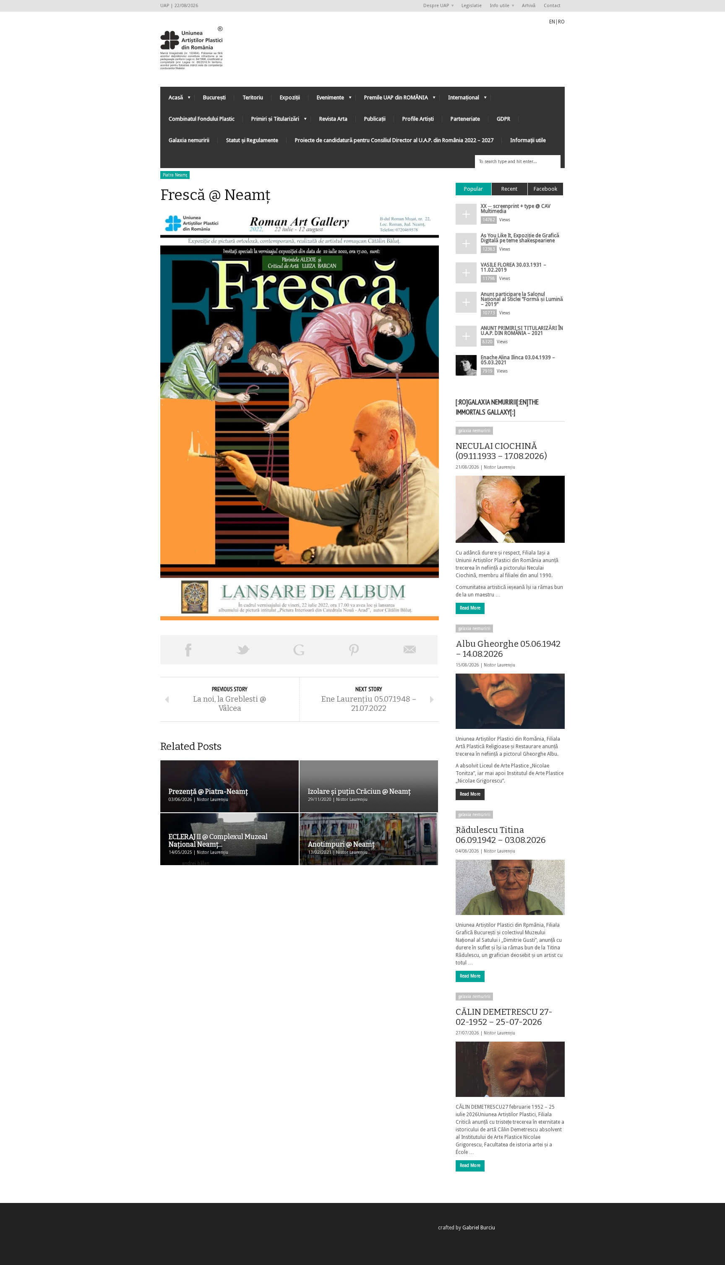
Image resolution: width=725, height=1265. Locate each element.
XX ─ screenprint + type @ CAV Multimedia (515, 208)
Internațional (459, 99)
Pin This (354, 649)
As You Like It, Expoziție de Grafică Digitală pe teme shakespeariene (520, 238)
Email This (410, 649)
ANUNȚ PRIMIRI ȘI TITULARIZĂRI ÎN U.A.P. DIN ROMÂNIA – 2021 (522, 330)
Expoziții (290, 97)
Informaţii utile (528, 140)
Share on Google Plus (298, 649)
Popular (473, 189)
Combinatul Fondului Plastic (202, 119)
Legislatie (472, 5)
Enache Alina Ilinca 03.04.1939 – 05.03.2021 (518, 360)
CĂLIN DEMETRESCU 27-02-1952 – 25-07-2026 (504, 1017)
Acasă (171, 99)
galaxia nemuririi (474, 430)
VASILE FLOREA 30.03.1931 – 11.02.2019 (513, 267)
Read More (470, 608)
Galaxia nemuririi (189, 140)
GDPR (503, 119)
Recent (509, 189)
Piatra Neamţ (175, 175)
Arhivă (528, 5)
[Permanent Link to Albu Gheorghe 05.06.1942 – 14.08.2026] (510, 701)
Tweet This (243, 649)
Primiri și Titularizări (271, 121)
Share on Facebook (188, 649)
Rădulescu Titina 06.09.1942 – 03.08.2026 (501, 835)
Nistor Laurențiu (499, 467)
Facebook (545, 189)
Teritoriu (253, 97)
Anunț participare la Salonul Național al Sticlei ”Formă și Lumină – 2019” (522, 299)
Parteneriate (465, 119)
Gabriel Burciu (478, 1228)
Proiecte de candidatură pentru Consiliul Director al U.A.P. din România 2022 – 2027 (394, 140)
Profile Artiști (418, 119)
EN (552, 22)
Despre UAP (434, 6)
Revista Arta (333, 119)
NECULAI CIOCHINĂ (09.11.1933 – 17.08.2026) (501, 451)
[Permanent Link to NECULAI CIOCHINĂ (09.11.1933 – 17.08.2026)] (510, 509)
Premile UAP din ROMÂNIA (392, 99)
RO (561, 22)
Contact (552, 5)
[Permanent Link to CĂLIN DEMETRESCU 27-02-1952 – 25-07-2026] (510, 1069)
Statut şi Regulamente (252, 140)
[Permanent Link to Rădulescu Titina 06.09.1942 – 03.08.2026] (510, 887)
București (214, 97)
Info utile (497, 6)
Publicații (375, 119)
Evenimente (326, 99)
